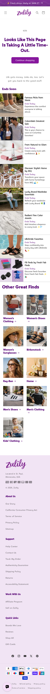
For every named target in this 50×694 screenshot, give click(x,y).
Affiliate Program (14, 601)
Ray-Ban (8, 381)
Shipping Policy (13, 571)
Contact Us (11, 552)
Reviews (9, 631)
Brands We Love (13, 625)
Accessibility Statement (17, 584)
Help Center (12, 546)
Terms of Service (14, 516)
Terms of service (18, 688)
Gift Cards (11, 644)
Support (10, 539)
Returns (9, 578)
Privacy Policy (12, 522)
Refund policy (25, 684)
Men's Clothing (35, 409)
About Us (10, 496)
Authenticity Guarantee (17, 565)
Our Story (10, 504)
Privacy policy (39, 684)
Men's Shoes (10, 409)
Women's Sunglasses (10, 351)
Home (30, 381)
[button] (5, 13)
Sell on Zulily (12, 608)
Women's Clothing (8, 320)
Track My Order (13, 559)
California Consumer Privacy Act (21, 510)
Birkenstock (34, 349)
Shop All (10, 638)
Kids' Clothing (11, 440)
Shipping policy (34, 688)
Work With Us (13, 594)
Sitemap (10, 529)
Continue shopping (25, 60)
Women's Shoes (36, 318)
